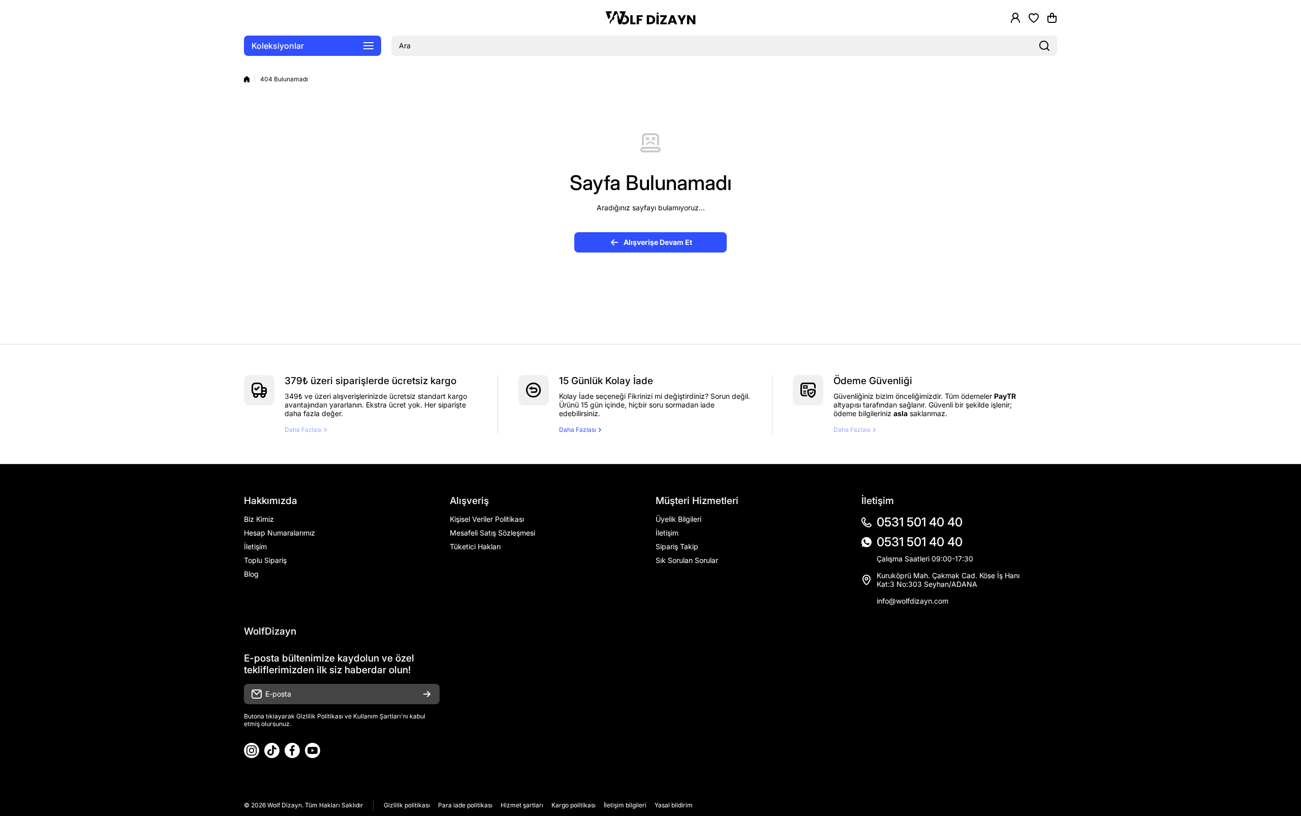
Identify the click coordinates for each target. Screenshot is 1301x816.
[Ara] (1044, 46)
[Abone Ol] (427, 694)
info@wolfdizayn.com (912, 601)
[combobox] (724, 46)
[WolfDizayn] (650, 18)
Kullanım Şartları (377, 716)
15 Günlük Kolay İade (606, 381)
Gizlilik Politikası (319, 716)
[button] (1052, 18)
